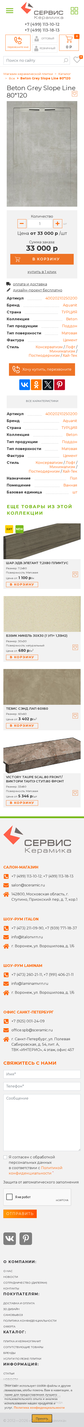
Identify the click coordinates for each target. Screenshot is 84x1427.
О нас (8, 1271)
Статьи (8, 1373)
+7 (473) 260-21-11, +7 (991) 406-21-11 (42, 975)
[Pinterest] (59, 384)
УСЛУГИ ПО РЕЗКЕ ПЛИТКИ (22, 1358)
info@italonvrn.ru (27, 937)
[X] (48, 384)
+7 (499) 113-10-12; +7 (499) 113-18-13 (42, 876)
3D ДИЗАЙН (11, 1309)
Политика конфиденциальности (29, 1320)
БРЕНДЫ (9, 1353)
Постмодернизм (44, 355)
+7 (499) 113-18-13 (42, 30)
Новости (10, 1276)
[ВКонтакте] (24, 384)
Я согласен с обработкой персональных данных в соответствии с (35, 1165)
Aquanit (70, 305)
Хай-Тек (70, 355)
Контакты (11, 1288)
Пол (73, 478)
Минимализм (62, 351)
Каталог (64, 74)
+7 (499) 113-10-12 (42, 24)
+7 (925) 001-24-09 (28, 1021)
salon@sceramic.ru (28, 885)
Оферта (9, 1326)
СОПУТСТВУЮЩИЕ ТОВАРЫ (23, 1347)
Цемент (70, 340)
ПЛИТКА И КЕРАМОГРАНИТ (22, 1341)
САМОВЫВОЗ (13, 1315)
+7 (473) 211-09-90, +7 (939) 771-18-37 (44, 928)
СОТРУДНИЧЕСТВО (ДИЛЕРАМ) (25, 1282)
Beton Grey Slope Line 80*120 (45, 78)
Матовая (69, 333)
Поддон (69, 326)
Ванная (70, 485)
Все (12, 78)
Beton (71, 319)
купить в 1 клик (42, 272)
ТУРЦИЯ (69, 312)
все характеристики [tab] (42, 401)
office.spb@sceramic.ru (32, 1030)
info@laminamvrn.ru (29, 983)
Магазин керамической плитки (28, 74)
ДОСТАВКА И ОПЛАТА (19, 1303)
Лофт (70, 347)
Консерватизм (49, 347)
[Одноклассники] (36, 384)
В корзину (22, 584)
